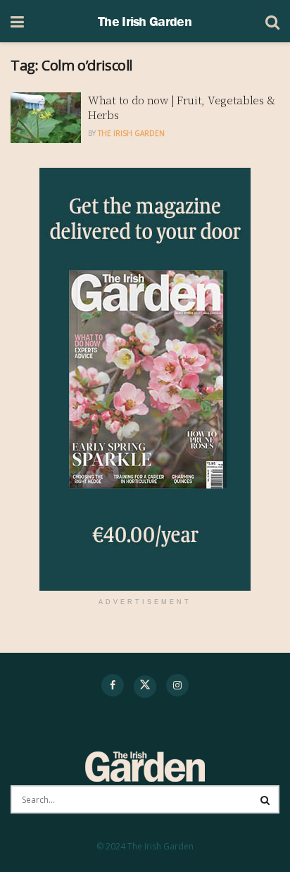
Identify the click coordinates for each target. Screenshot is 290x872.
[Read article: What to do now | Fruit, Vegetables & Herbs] (46, 117)
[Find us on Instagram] (177, 685)
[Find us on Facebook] (112, 685)
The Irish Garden (144, 21)
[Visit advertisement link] (145, 379)
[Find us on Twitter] (145, 686)
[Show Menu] (17, 21)
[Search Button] (272, 21)
